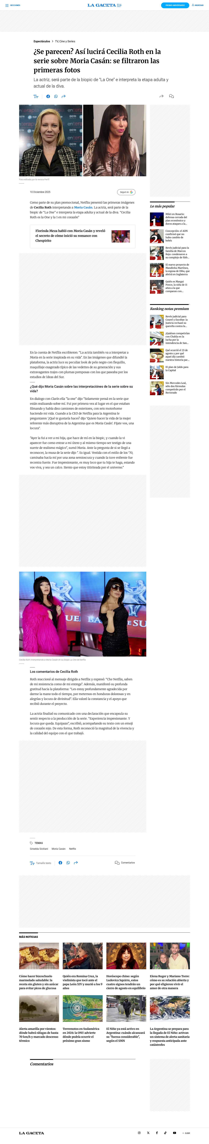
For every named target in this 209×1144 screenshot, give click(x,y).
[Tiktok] (165, 1133)
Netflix (72, 848)
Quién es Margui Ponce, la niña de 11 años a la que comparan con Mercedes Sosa (176, 288)
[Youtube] (174, 1133)
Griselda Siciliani (39, 848)
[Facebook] (157, 1133)
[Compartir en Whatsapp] (56, 97)
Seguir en (124, 192)
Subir (187, 1133)
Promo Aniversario (175, 5)
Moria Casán (58, 848)
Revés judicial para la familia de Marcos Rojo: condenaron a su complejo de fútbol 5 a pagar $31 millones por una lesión (178, 257)
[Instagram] (139, 1133)
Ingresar (199, 5)
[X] (148, 1133)
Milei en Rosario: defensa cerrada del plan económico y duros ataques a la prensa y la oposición (177, 220)
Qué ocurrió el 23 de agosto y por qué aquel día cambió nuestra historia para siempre (177, 357)
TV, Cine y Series (65, 41)
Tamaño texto (43, 863)
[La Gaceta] (104, 5)
